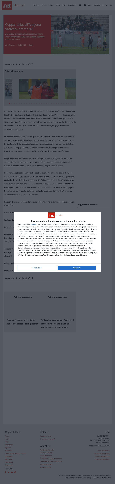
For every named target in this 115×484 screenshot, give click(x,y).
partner (33, 224)
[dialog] (57, 242)
